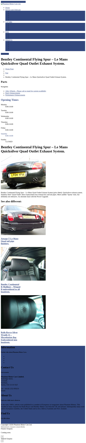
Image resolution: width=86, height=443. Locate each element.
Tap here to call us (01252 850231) (13, 2)
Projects (12, 46)
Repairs (14, 18)
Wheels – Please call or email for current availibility (25, 91)
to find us (15, 50)
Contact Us (5, 54)
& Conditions (12, 359)
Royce (14, 26)
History (14, 42)
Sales (8, 22)
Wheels (12, 36)
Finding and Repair (19, 14)
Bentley (12, 24)
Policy (10, 361)
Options (16, 30)
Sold (15, 28)
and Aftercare (13, 10)
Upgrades (16, 38)
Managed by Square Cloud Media (13, 427)
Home (7, 8)
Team (14, 48)
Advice (16, 16)
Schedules (16, 12)
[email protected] (12, 391)
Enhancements (15, 34)
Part (6, 73)
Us (8, 40)
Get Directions (6, 423)
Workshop (15, 44)
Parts (7, 32)
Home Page (9, 69)
